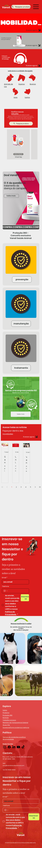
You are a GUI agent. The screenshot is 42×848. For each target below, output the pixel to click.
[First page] (2, 487)
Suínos (27, 97)
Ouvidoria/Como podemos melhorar (16, 727)
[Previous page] (7, 487)
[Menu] (36, 7)
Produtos (6, 713)
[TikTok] (23, 747)
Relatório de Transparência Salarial (15, 723)
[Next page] (35, 487)
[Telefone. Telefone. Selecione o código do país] (5, 591)
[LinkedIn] (14, 747)
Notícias (6, 718)
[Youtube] (18, 747)
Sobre (5, 710)
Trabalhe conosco (9, 720)
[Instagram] (4, 747)
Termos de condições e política (14, 737)
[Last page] (40, 487)
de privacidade (8, 739)
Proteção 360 (7, 715)
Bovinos (33, 84)
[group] (21, 144)
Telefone (5, 586)
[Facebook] (9, 747)
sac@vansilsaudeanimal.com (13, 765)
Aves (15, 97)
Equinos (22, 84)
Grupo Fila (6, 725)
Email (4, 578)
